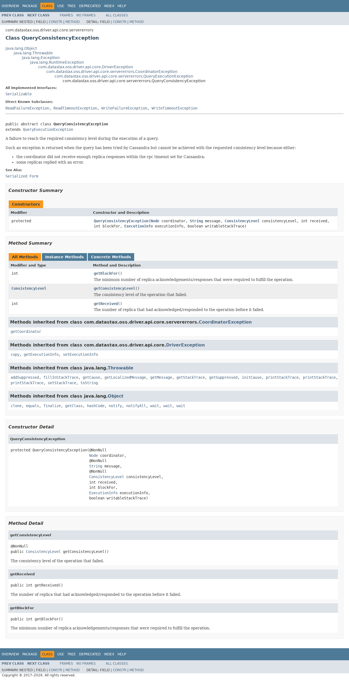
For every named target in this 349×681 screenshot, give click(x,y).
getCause (91, 377)
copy (15, 354)
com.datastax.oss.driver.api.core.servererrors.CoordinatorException (111, 71)
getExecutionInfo (41, 354)
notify (115, 406)
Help (122, 6)
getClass (74, 406)
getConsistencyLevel (114, 288)
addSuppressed (25, 377)
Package (29, 6)
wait (154, 406)
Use (60, 6)
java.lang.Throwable (33, 53)
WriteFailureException (124, 108)
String (196, 221)
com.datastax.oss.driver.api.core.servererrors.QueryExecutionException (124, 76)
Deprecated (90, 6)
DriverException (185, 345)
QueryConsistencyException (121, 221)
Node (155, 221)
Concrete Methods (111, 257)
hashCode (95, 406)
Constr (55, 22)
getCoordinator (26, 331)
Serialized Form (21, 176)
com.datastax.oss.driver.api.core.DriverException (85, 67)
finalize (52, 406)
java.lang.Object (21, 48)
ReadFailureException (27, 108)
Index (109, 6)
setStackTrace (62, 383)
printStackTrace (282, 377)
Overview (10, 6)
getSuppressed (223, 377)
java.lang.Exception (41, 57)
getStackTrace (190, 377)
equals (32, 406)
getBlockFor (106, 273)
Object (116, 396)
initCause (251, 377)
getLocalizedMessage (125, 377)
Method (72, 22)
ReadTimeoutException (75, 108)
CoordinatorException (225, 322)
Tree (71, 6)
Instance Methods (64, 257)
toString (89, 383)
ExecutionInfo (138, 226)
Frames (66, 15)
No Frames (86, 15)
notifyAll (136, 406)
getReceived (106, 303)
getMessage (161, 377)
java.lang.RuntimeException (57, 62)
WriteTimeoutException (174, 108)
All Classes (117, 15)
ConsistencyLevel (242, 221)
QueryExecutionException (48, 129)
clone (16, 406)
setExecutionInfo (80, 354)
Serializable (18, 94)
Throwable (120, 368)
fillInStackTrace (60, 377)
